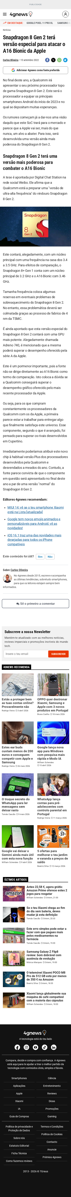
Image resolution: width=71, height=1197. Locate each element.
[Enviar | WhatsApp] (59, 60)
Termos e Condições (52, 1126)
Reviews (52, 1093)
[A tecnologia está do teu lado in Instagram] (26, 1047)
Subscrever (58, 654)
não (50, 556)
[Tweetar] (53, 60)
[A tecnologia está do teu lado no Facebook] (17, 1047)
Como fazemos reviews (19, 1161)
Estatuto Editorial (19, 1145)
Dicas (52, 1101)
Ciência (52, 1078)
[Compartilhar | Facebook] (47, 60)
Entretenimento (52, 1085)
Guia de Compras (19, 1116)
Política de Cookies (51, 1134)
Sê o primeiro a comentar (37, 603)
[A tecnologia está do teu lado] (21, 14)
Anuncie (51, 1149)
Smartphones (19, 1078)
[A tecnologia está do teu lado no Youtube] (35, 1047)
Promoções (52, 1108)
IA (19, 1108)
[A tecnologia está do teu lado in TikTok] (44, 1047)
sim (40, 556)
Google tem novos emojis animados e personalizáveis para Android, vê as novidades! (33, 523)
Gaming (52, 1116)
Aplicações (19, 1085)
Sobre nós (19, 1138)
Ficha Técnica (19, 1153)
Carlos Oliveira (10, 60)
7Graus (44, 1171)
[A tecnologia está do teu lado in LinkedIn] (53, 1047)
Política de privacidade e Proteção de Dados (19, 1128)
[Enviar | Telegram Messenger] (65, 60)
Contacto (52, 1141)
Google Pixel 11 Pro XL (40, 22)
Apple (19, 1093)
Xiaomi (19, 1101)
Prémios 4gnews (52, 1157)
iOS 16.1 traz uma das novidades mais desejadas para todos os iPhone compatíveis (34, 540)
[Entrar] (65, 14)
